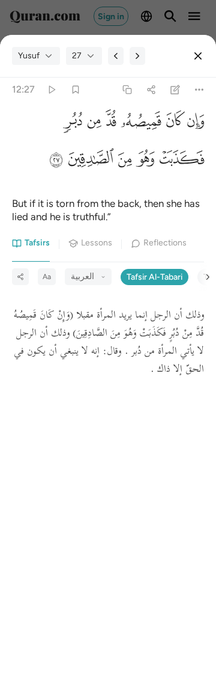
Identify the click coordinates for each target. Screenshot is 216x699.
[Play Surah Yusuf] (51, 89)
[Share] (150, 89)
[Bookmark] (75, 89)
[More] (199, 89)
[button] (194, 124)
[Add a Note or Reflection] (175, 89)
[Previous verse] (116, 56)
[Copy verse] (126, 89)
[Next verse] (137, 56)
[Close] (198, 56)
